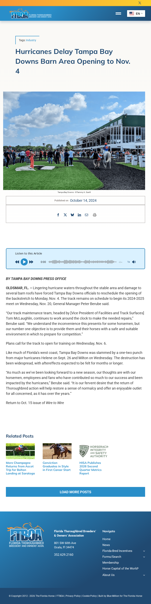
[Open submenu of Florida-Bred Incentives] (143, 551)
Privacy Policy (73, 596)
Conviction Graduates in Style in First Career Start (57, 466)
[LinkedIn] (79, 215)
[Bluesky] (72, 215)
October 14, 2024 (83, 200)
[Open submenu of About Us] (143, 575)
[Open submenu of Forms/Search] (143, 557)
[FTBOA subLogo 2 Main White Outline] (30, 8)
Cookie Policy (89, 596)
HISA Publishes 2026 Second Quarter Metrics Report (90, 468)
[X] (65, 215)
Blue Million (113, 596)
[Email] (86, 215)
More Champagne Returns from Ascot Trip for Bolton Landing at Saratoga (20, 468)
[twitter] (139, 3)
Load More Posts (75, 492)
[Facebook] (58, 215)
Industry (31, 40)
